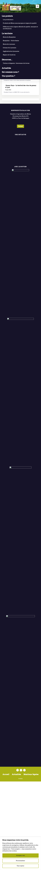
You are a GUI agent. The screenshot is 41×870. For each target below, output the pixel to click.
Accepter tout (20, 855)
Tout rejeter (20, 866)
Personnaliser (20, 860)
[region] (20, 853)
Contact (20, 126)
